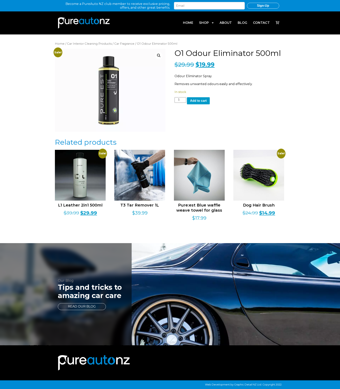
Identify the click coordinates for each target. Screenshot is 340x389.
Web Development (217, 384)
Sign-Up (263, 5)
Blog (242, 23)
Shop (204, 23)
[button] (158, 55)
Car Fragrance (124, 43)
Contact (261, 23)
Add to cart (198, 100)
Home (188, 23)
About (226, 23)
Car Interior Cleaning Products (89, 43)
